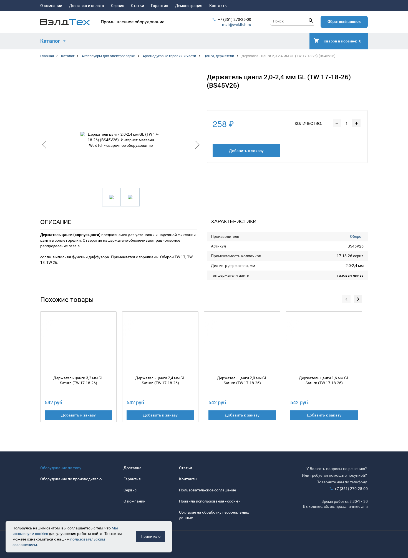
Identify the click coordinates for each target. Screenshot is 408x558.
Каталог (67, 56)
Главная (47, 56)
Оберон (357, 236)
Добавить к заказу (246, 150)
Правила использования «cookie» (209, 501)
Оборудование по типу (60, 468)
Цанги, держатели (218, 56)
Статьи (137, 5)
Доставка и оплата (86, 5)
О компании (51, 5)
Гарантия (159, 5)
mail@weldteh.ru (236, 24)
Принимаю (150, 536)
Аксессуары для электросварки (108, 56)
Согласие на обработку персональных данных (214, 515)
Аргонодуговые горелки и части (169, 56)
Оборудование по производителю (71, 479)
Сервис (117, 5)
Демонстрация (188, 5)
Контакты (218, 5)
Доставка (133, 468)
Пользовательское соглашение (207, 490)
